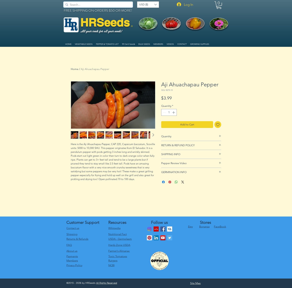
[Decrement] (164, 112)
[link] (218, 5)
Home (74, 69)
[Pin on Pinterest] (170, 182)
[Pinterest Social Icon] (149, 237)
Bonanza (204, 226)
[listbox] (148, 4)
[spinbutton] (169, 112)
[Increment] (174, 112)
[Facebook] (162, 229)
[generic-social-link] (169, 229)
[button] (148, 4)
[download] (156, 229)
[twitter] (169, 237)
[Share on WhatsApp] (176, 182)
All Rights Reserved (106, 282)
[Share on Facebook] (163, 182)
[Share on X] (183, 182)
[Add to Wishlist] (217, 124)
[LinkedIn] (156, 237)
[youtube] (162, 237)
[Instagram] (149, 229)
